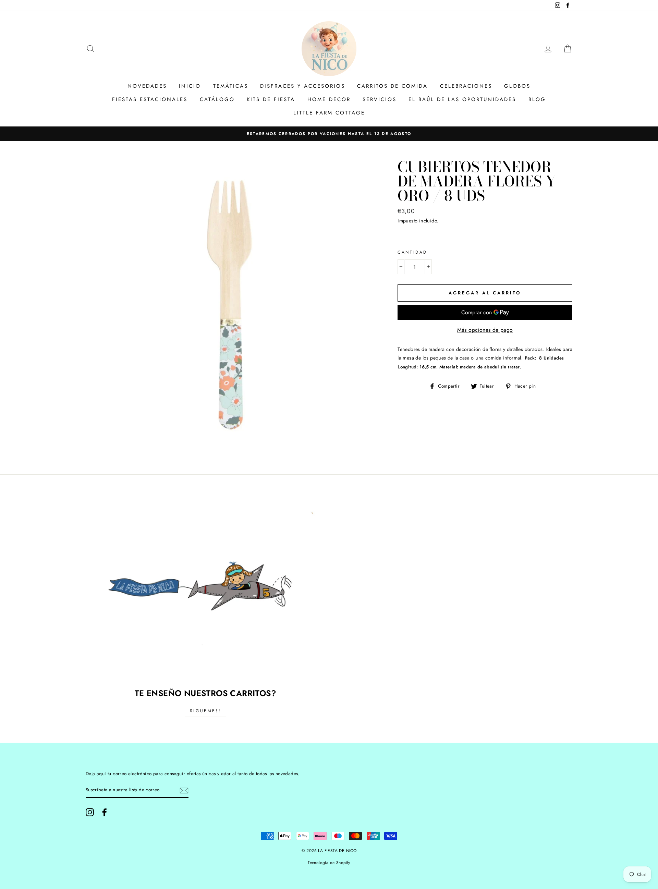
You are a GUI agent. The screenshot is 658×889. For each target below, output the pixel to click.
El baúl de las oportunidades (462, 99)
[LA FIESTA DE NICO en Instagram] (90, 812)
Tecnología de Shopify (329, 863)
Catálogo (217, 99)
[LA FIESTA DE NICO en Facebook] (104, 812)
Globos (517, 86)
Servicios (380, 99)
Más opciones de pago (485, 330)
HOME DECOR (329, 99)
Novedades (147, 86)
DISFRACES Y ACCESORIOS (302, 86)
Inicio (190, 86)
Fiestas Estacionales (149, 99)
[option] (329, 133)
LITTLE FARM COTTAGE (329, 113)
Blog (537, 99)
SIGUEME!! (205, 711)
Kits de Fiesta (271, 99)
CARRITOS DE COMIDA (392, 86)
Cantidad (412, 252)
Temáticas (230, 86)
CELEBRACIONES (466, 86)
